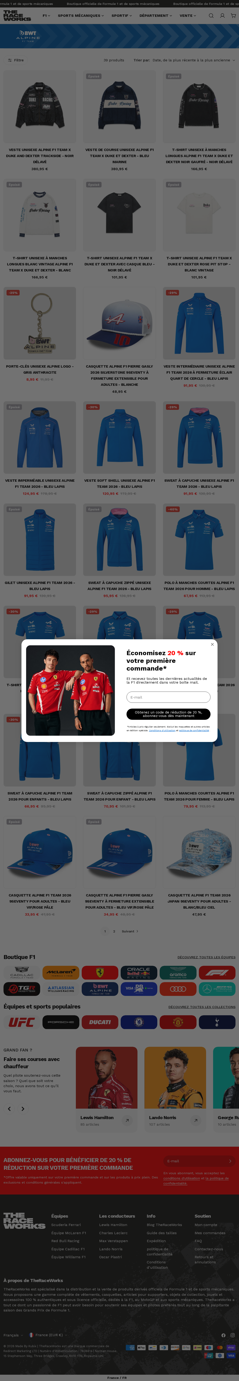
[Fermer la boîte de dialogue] (212, 644)
